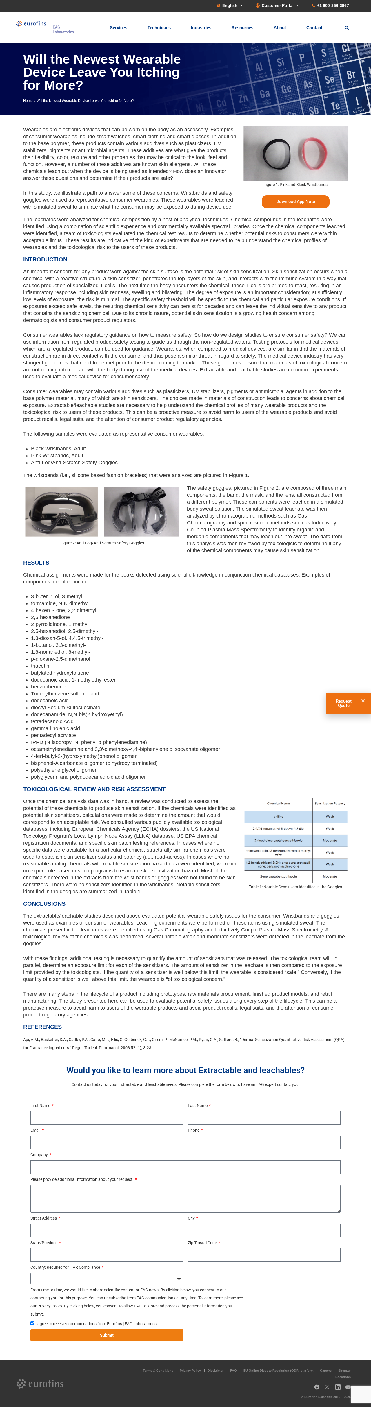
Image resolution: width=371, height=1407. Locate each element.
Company (39, 1154)
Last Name (198, 1105)
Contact (314, 27)
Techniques (159, 27)
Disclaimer (215, 1370)
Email (35, 1130)
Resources (242, 27)
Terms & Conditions (158, 1370)
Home (28, 101)
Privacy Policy (190, 1370)
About (280, 27)
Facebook (316, 1389)
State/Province (44, 1242)
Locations (343, 1377)
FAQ (233, 1370)
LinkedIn (339, 1389)
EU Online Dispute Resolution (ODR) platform (278, 1370)
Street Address (44, 1218)
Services (118, 27)
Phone (194, 1130)
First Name (40, 1105)
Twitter (328, 1389)
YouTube (350, 1389)
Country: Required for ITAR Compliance (65, 1267)
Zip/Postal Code (203, 1242)
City (192, 1218)
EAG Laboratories (45, 27)
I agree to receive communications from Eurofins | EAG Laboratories (96, 1323)
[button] (363, 701)
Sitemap (344, 1370)
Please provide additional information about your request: (82, 1179)
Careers (326, 1370)
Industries (201, 27)
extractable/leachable (58, 916)
